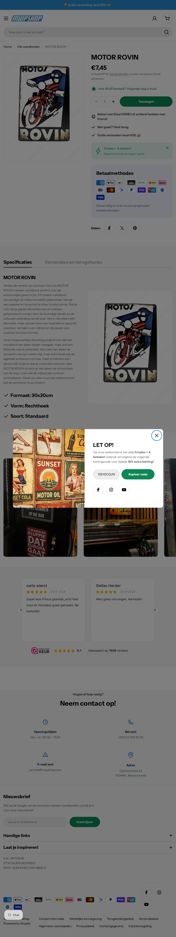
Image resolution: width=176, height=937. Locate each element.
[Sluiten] (156, 435)
